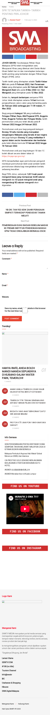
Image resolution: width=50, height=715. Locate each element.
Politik (11, 7)
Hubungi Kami (23, 704)
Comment (7, 258)
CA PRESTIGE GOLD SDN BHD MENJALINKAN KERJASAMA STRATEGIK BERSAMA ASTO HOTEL (23, 463)
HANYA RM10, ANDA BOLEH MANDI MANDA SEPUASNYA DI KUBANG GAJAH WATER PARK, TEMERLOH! (19, 373)
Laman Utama (7, 658)
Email (5, 285)
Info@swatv (7, 674)
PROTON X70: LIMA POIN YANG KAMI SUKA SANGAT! (28, 423)
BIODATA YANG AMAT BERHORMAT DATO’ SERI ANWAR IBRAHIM (28, 412)
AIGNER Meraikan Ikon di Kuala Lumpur (20, 474)
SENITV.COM (7, 662)
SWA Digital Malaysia (10, 691)
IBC (3, 678)
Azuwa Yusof (15, 20)
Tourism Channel (9, 670)
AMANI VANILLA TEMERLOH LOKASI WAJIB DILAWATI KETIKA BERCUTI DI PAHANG (27, 390)
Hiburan (5, 687)
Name (5, 274)
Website (5, 297)
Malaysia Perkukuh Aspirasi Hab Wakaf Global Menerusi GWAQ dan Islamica (23, 455)
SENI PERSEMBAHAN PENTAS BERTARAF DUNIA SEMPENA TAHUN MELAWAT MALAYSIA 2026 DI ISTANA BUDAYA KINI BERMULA (25, 447)
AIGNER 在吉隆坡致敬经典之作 (17, 469)
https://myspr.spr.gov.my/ (13, 156)
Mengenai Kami (8, 704)
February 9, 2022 (31, 20)
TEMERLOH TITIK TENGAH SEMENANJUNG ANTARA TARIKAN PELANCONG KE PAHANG (27, 401)
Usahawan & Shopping (11, 682)
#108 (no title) (8, 666)
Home (4, 7)
